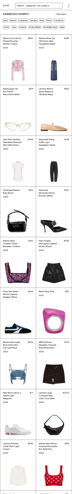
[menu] (68, 5)
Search (39, 5)
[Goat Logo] (6, 5)
